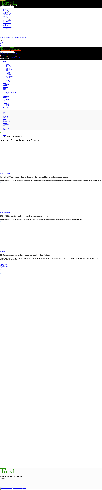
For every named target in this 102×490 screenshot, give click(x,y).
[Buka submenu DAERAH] (8, 11)
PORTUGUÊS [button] (11, 57)
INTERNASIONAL (8, 20)
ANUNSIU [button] (3, 53)
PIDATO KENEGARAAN (12, 95)
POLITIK (5, 12)
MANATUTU (9, 76)
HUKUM (5, 17)
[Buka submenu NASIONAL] (9, 19)
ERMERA (8, 72)
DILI (7, 70)
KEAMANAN (6, 15)
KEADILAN (6, 16)
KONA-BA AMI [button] (10, 53)
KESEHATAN (6, 25)
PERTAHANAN (7, 13)
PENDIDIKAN (7, 23)
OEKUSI (8, 81)
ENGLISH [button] (19, 57)
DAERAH (5, 11)
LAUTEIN (8, 75)
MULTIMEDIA (7, 27)
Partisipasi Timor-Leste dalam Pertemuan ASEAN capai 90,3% (18, 447)
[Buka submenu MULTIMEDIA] (11, 27)
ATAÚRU (8, 80)
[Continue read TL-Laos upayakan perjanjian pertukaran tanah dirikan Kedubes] (30, 250)
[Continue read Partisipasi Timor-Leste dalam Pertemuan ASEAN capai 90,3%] (8, 443)
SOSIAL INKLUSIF (11, 92)
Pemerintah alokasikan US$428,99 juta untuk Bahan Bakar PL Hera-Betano (21, 391)
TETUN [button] (3, 57)
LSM (7, 93)
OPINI (4, 24)
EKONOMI (6, 21)
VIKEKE (8, 79)
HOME (5, 9)
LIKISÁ (8, 73)
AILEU (8, 64)
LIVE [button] (15, 53)
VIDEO (8, 104)
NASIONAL (6, 19)
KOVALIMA (9, 68)
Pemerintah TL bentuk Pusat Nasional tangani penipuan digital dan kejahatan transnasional (24, 429)
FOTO (7, 105)
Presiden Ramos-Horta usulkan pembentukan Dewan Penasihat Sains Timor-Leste (22, 465)
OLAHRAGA (6, 28)
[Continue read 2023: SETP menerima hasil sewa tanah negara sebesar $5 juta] (30, 211)
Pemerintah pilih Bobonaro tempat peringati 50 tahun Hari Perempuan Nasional (21, 410)
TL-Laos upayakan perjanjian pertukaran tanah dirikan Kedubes (25, 255)
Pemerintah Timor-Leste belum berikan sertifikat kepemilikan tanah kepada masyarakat (34, 177)
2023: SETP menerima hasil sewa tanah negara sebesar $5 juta (24, 216)
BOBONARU (9, 69)
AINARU (8, 65)
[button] (1, 42)
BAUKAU (8, 66)
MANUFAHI (9, 77)
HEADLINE (5, 407)
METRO (8, 91)
